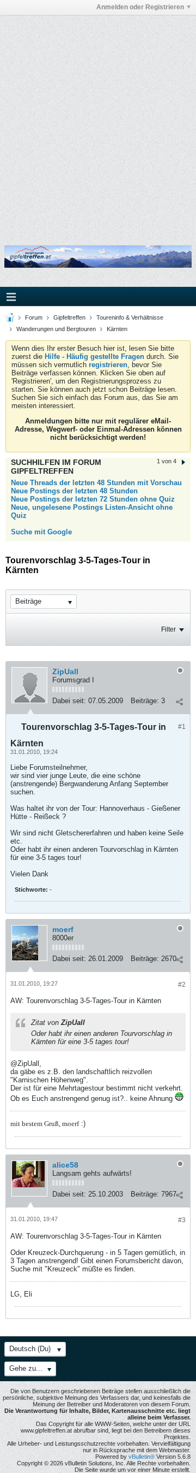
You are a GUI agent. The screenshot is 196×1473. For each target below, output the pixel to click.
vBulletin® (141, 1456)
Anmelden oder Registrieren (140, 7)
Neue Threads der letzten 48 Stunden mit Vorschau (96, 483)
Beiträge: (145, 701)
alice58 (65, 1164)
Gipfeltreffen (69, 317)
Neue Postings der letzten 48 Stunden (74, 491)
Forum (33, 317)
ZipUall (65, 671)
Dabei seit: (69, 701)
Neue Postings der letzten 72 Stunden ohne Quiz (93, 499)
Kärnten (117, 329)
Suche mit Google (41, 532)
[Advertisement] (98, 121)
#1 (182, 726)
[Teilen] (179, 702)
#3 (182, 1220)
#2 (182, 984)
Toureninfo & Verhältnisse (129, 317)
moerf (63, 929)
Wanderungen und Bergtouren (56, 329)
